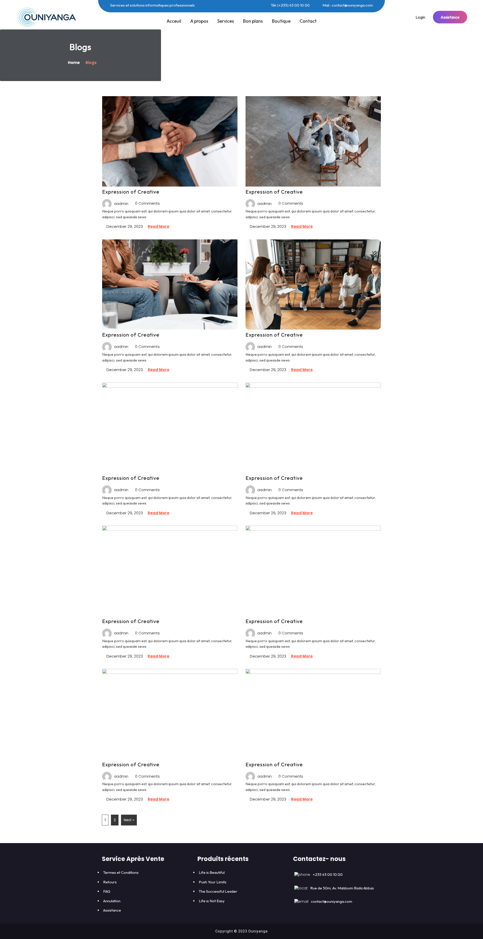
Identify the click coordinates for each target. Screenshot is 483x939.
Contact (308, 21)
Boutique (281, 21)
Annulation (111, 900)
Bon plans (253, 21)
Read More (158, 226)
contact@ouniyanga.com (331, 901)
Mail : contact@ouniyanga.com (347, 5)
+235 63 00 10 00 (328, 874)
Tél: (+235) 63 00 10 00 (290, 5)
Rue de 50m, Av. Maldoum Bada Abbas (342, 888)
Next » (129, 819)
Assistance (450, 17)
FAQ (106, 891)
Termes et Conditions (121, 872)
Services (225, 21)
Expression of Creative (130, 192)
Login (420, 17)
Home (74, 62)
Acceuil (174, 21)
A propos (199, 21)
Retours (110, 882)
